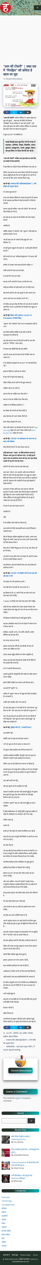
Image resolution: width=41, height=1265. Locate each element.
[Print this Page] (27, 112)
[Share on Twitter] (13, 112)
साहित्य (5, 1036)
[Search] (31, 1120)
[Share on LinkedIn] (20, 112)
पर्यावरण (4, 1227)
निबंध (3, 1223)
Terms (35, 1255)
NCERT (9, 1033)
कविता (25, 1033)
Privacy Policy (25, 1255)
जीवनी (4, 1219)
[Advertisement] (20, 37)
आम (20, 1033)
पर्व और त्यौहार (6, 1230)
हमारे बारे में (6, 1255)
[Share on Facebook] (6, 112)
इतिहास (4, 1208)
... (20, 1076)
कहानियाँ (4, 1216)
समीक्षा (4, 1242)
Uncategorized (8, 1204)
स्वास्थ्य (4, 1245)
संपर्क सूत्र (15, 1255)
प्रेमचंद (30, 1033)
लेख (3, 1238)
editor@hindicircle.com (20, 1261)
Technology (7, 1201)
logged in (19, 1098)
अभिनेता (15, 1033)
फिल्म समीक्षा (6, 1234)
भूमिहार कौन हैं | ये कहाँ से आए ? (21, 727)
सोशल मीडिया (13, 1036)
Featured (6, 1197)
